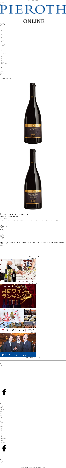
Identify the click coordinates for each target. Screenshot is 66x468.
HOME (0, 74)
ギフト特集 (1, 433)
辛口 (2, 236)
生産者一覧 (1, 415)
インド (0, 421)
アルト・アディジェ (2, 230)
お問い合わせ (2, 440)
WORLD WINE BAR (2, 73)
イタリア (2, 229)
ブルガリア (1, 429)
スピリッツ (1, 413)
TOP (0, 25)
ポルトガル (1, 427)
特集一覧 (1, 435)
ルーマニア (1, 428)
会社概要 (1, 436)
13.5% (3, 237)
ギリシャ (1, 432)
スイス (0, 423)
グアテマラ (1, 431)
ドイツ (0, 418)
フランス (1, 417)
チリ (0, 425)
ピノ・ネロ (3, 235)
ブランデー (1, 411)
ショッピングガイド (3, 439)
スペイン (1, 424)
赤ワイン (2, 234)
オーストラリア (1, 422)
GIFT (0, 72)
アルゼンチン (1, 420)
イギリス (1, 430)
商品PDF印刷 (1, 227)
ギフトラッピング (2, 434)
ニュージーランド (2, 426)
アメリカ (1, 419)
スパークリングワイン (2, 409)
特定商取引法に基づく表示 (3, 438)
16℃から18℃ (4, 238)
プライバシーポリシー (3, 442)
